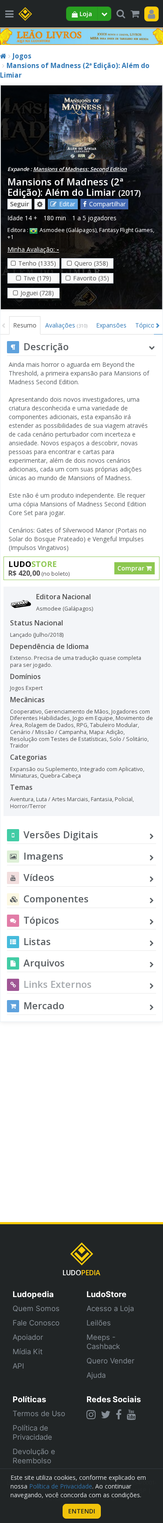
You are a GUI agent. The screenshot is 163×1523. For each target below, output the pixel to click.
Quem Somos (36, 1308)
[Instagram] (91, 1414)
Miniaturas (23, 775)
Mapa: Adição (106, 732)
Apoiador (28, 1337)
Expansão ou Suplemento (43, 769)
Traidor (19, 745)
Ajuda (96, 1375)
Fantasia (101, 799)
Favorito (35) (91, 278)
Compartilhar (107, 204)
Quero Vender (110, 1360)
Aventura (21, 799)
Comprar (131, 568)
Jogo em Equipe (93, 718)
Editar (67, 204)
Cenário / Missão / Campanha (48, 732)
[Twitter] (105, 1414)
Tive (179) (37, 278)
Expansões (111, 325)
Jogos (22, 56)
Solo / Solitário (128, 739)
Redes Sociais (113, 1399)
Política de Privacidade (32, 1432)
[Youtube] (131, 1414)
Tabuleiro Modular (114, 725)
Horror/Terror (28, 806)
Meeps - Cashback (103, 1342)
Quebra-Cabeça (60, 775)
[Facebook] (119, 1414)
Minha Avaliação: (33, 249)
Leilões (98, 1322)
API (18, 1366)
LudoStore (106, 1294)
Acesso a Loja (110, 1308)
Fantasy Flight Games (126, 230)
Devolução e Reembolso (34, 1456)
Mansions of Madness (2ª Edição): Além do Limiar (65, 186)
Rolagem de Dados (49, 725)
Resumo (25, 325)
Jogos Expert (26, 688)
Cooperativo (26, 711)
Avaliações (66, 325)
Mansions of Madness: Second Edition (80, 169)
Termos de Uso (39, 1413)
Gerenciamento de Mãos (76, 711)
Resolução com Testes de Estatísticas (58, 739)
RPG (82, 725)
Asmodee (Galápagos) (68, 230)
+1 (10, 237)
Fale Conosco (36, 1322)
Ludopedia (33, 1294)
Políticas (29, 1399)
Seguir (19, 204)
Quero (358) (91, 263)
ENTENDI (81, 1511)
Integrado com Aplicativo (111, 769)
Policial (124, 799)
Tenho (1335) (37, 263)
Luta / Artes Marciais (62, 799)
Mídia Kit (28, 1351)
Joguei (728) (37, 293)
